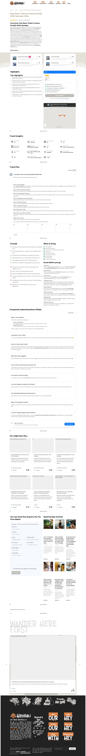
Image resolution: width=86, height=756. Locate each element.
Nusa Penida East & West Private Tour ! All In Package (20, 455)
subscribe (72, 749)
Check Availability (59, 95)
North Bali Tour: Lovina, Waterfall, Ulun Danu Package (65, 492)
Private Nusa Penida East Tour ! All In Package (42, 455)
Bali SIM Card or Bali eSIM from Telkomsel (46, 415)
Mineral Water (17, 151)
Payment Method (33, 150)
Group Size (49, 156)
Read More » (46, 600)
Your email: (14, 532)
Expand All (70, 170)
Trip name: (14, 524)
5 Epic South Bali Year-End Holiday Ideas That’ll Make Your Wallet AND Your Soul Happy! (59, 540)
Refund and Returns (25, 752)
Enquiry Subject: (16, 547)
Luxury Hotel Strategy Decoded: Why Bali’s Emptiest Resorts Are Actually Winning (71, 582)
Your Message (15, 553)
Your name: (14, 526)
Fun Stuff (23, 751)
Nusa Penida (18, 467)
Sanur (61, 186)
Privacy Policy (33, 568)
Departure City (33, 156)
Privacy (18, 751)
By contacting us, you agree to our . (25, 568)
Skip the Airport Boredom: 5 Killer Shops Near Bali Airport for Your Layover (48, 582)
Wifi (15, 156)
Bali (13, 467)
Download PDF (69, 424)
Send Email (16, 572)
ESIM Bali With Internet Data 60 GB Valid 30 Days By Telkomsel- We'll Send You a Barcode (33, 681)
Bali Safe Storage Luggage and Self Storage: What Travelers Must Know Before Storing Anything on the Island (59, 584)
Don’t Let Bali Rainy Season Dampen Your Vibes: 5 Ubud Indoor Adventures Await (48, 540)
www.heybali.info (20, 186)
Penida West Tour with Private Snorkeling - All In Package (18, 492)
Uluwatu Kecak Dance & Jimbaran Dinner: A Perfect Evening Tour (42, 492)
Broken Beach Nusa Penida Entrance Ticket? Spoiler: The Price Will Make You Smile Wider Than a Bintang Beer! (71, 541)
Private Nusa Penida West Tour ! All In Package (66, 455)
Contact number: (31, 537)
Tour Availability (50, 151)
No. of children (30, 542)
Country (14, 537)
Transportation (66, 151)
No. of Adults (15, 542)
